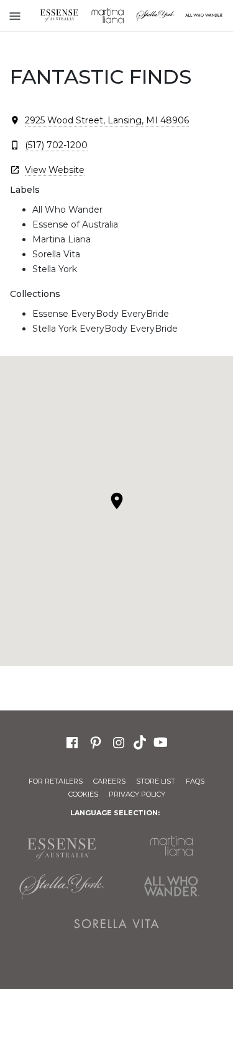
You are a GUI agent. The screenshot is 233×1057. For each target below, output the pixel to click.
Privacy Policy (137, 794)
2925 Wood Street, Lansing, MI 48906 (107, 120)
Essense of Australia (59, 15)
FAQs (195, 781)
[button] (117, 501)
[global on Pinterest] (95, 741)
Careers (109, 781)
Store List (155, 781)
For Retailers (56, 781)
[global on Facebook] (72, 741)
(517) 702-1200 (56, 145)
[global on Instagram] (118, 741)
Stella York (156, 15)
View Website (55, 169)
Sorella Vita (117, 923)
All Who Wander (172, 886)
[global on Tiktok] (141, 741)
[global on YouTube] (162, 741)
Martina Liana (107, 15)
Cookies (83, 794)
